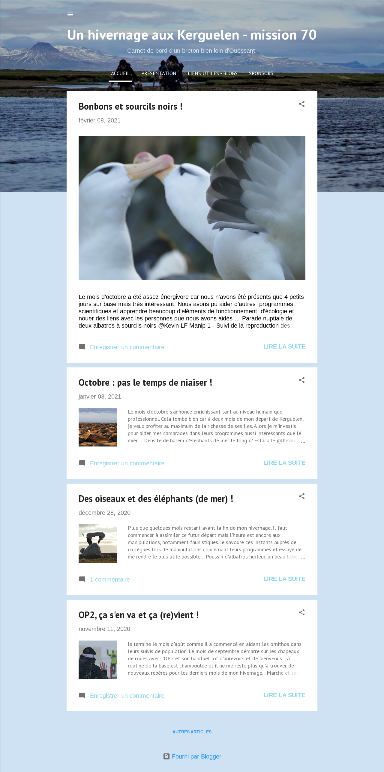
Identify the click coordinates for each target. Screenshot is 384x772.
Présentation (158, 73)
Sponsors (261, 73)
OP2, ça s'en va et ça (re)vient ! (139, 614)
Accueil (120, 73)
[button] (301, 104)
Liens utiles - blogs (213, 73)
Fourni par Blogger (195, 756)
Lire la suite (284, 346)
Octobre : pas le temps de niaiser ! (145, 382)
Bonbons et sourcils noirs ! (130, 106)
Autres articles (192, 731)
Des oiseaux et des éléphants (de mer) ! (156, 498)
